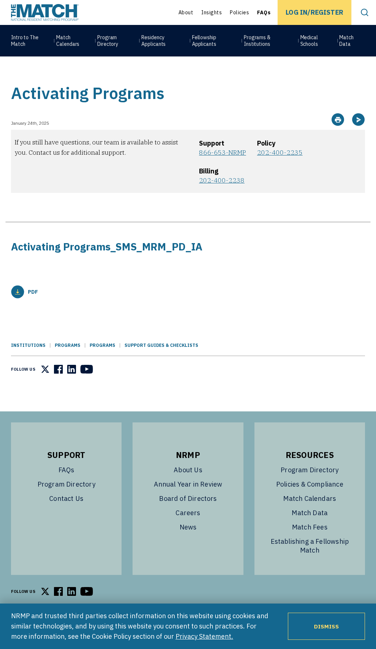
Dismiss (326, 626)
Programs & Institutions (257, 40)
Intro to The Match (25, 40)
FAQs (264, 12)
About (186, 12)
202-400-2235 (280, 152)
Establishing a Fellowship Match (310, 545)
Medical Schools (309, 40)
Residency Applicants (153, 40)
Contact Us (66, 498)
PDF (33, 292)
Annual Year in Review (188, 484)
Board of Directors (188, 498)
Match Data (346, 40)
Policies (239, 12)
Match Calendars (67, 40)
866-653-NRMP (222, 152)
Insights (211, 12)
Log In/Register (314, 12)
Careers (188, 513)
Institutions (28, 345)
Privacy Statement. (204, 636)
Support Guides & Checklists (161, 345)
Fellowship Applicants (204, 40)
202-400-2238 (222, 180)
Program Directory (107, 40)
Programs (67, 345)
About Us (188, 470)
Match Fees (310, 527)
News (188, 527)
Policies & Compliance (309, 484)
